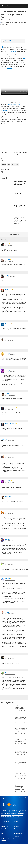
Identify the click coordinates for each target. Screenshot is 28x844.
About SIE (3, 824)
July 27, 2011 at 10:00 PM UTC (10, 540)
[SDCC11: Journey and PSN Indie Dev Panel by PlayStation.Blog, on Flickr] (14, 137)
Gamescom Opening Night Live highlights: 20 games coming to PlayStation (21, 718)
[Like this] (24, 710)
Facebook (9, 68)
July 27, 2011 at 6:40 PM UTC (10, 457)
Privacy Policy (4, 826)
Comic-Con (13, 51)
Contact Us (17, 831)
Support (16, 821)
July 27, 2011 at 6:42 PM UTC (10, 482)
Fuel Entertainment (12, 104)
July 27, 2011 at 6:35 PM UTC (10, 440)
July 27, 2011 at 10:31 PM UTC (10, 564)
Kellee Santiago (8, 40)
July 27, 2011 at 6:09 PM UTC (10, 425)
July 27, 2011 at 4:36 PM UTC (10, 324)
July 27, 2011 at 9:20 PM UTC (10, 513)
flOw (8, 119)
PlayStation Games (14, 164)
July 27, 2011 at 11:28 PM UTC (10, 580)
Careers (16, 828)
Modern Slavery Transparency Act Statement (18, 835)
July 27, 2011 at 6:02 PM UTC (10, 395)
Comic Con (9, 99)
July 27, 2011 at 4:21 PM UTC (9, 261)
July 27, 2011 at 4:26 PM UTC (10, 276)
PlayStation (8, 5)
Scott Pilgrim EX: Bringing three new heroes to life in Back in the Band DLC (21, 775)
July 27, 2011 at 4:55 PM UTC (10, 354)
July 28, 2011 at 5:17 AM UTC (10, 613)
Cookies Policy (17, 826)
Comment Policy (5, 821)
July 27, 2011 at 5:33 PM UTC (10, 371)
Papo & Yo (5, 110)
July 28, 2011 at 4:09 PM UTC (10, 658)
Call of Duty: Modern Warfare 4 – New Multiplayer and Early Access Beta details (21, 730)
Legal (2, 831)
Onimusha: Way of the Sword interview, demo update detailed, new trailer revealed (20, 707)
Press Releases (4, 828)
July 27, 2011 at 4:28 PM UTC (10, 291)
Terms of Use (17, 824)
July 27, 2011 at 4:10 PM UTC (10, 245)
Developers (4, 833)
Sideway (19, 104)
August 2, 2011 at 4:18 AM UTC (10, 674)
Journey (24, 58)
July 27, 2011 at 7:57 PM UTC (10, 497)
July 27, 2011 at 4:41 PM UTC (9, 340)
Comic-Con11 (3, 164)
